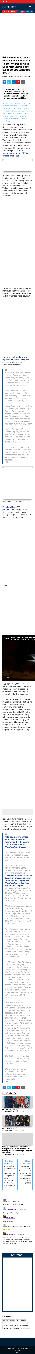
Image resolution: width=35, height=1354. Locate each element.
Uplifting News (25, 1328)
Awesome (23, 1320)
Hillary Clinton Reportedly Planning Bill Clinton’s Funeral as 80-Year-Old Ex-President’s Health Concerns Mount (17, 105)
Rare (11, 1328)
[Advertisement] (17, 34)
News (28, 76)
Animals (12, 1320)
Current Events (13, 1323)
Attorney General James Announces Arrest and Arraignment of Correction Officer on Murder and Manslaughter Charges (17, 842)
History (5, 1325)
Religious (16, 1328)
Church (5, 1323)
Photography (24, 1325)
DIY (20, 1323)
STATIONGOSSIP (9, 7)
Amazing (5, 1320)
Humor (11, 1325)
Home (17, 1352)
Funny (25, 1323)
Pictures (5, 1328)
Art (18, 1320)
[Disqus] (17, 1222)
